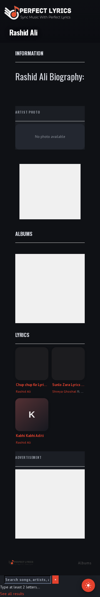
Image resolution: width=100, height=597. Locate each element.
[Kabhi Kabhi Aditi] (31, 414)
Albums (85, 563)
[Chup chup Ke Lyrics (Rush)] (31, 363)
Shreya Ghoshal (64, 391)
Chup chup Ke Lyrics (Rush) (32, 385)
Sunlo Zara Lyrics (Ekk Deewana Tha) (68, 385)
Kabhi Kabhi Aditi (30, 436)
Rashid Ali (23, 391)
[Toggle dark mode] (88, 585)
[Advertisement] (50, 191)
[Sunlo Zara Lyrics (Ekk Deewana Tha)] (68, 363)
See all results (12, 593)
